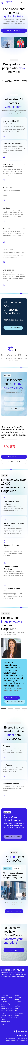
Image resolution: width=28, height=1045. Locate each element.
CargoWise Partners (6, 1015)
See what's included (13, 327)
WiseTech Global (18, 1013)
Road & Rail (14, 408)
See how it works (14, 461)
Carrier (16, 1010)
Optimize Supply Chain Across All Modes (5, 1004)
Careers (16, 1017)
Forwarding (17, 997)
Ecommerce (17, 1003)
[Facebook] (20, 1035)
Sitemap (18, 1038)
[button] (5, 902)
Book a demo (14, 950)
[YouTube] (25, 1035)
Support (3, 1019)
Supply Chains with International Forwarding (6, 999)
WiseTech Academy (6, 1017)
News (2, 1023)
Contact (3, 1024)
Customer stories (5, 1021)
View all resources (14, 911)
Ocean (14, 403)
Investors (16, 1015)
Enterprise (17, 1004)
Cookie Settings (23, 1040)
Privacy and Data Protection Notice (10, 1040)
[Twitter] (23, 1035)
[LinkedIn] (18, 1035)
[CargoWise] (6, 2)
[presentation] (2, 903)
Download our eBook (13, 836)
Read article (12, 456)
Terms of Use (24, 1038)
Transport (17, 1006)
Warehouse (17, 1001)
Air (14, 398)
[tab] (3, 710)
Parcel (16, 1008)
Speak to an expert (14, 30)
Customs (16, 999)
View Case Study (11, 697)
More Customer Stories (15, 701)
